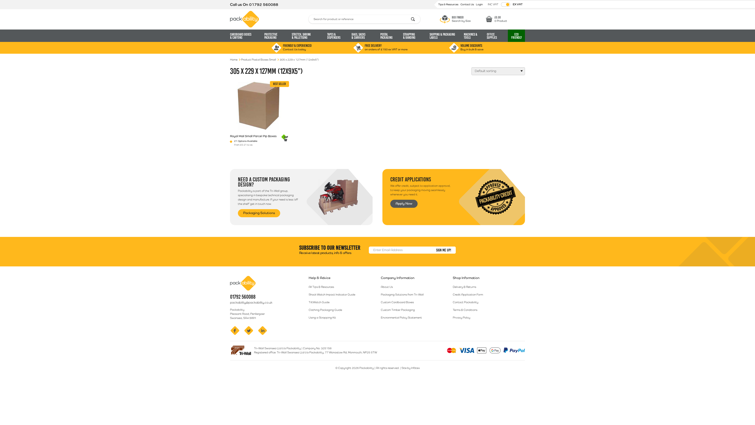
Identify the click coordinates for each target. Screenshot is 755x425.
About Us (387, 286)
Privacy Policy (461, 317)
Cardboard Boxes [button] (240, 36)
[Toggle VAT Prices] (505, 4)
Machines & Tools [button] (470, 36)
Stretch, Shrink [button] (301, 36)
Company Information (397, 278)
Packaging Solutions (259, 213)
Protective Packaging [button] (270, 36)
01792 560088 (263, 4)
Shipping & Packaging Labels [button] (442, 36)
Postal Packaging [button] (386, 36)
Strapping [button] (409, 36)
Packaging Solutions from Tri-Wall (402, 294)
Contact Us (467, 4)
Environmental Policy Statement (401, 317)
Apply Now (404, 203)
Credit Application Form (468, 294)
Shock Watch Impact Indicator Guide (332, 294)
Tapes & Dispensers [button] (333, 36)
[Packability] (244, 18)
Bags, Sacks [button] (358, 36)
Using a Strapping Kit (322, 317)
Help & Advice (320, 278)
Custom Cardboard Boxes (397, 302)
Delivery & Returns (464, 286)
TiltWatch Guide (319, 302)
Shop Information (466, 278)
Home (234, 59)
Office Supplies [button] (492, 36)
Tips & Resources (448, 4)
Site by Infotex (410, 368)
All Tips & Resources (321, 286)
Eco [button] (516, 36)
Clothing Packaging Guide (325, 309)
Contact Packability (465, 302)
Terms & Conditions (465, 309)
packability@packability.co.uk (251, 302)
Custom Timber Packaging (398, 309)
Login (479, 4)
